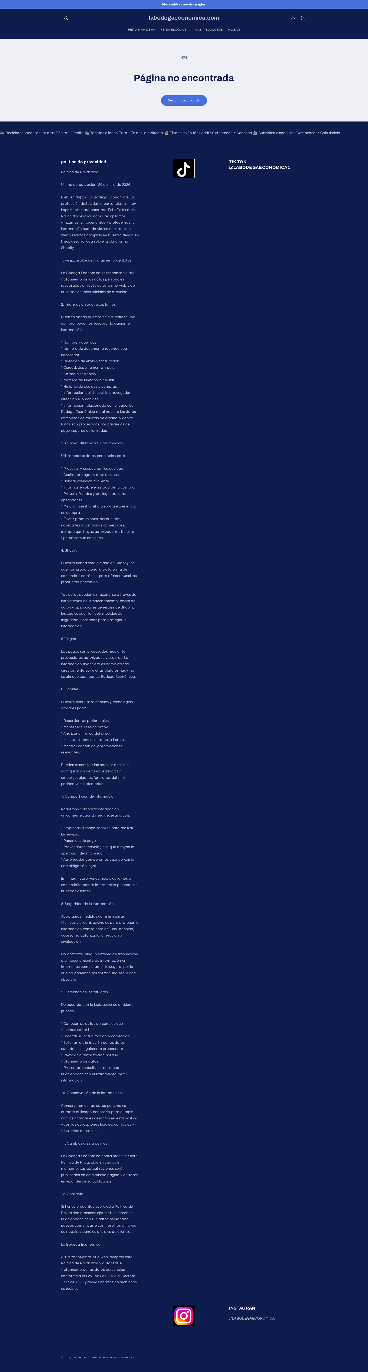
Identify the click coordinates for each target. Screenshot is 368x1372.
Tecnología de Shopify (120, 1357)
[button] (66, 18)
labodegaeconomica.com (88, 1357)
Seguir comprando (184, 100)
